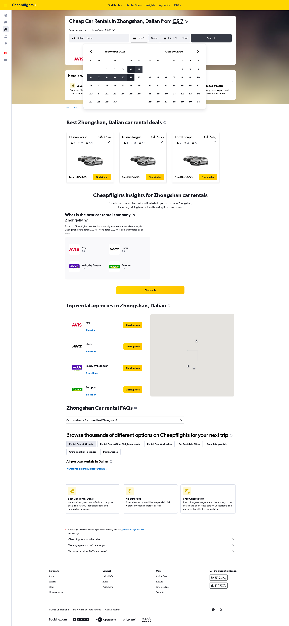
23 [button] (115, 93)
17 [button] (123, 85)
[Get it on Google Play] (219, 578)
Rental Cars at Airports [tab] (81, 444)
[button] (5, 5)
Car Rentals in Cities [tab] (189, 444)
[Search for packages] (5, 36)
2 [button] (115, 69)
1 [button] (107, 69)
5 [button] (139, 69)
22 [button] (107, 93)
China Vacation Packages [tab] (82, 451)
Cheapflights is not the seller (84, 539)
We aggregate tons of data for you (87, 545)
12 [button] (139, 77)
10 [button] (123, 77)
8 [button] (107, 77)
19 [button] (139, 85)
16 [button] (115, 85)
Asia (75, 107)
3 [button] (123, 69)
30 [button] (115, 101)
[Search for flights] (5, 15)
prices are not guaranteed (133, 529)
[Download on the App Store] (219, 586)
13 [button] (90, 85)
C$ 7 (178, 21)
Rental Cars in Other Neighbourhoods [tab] (120, 444)
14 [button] (99, 85)
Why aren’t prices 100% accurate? (87, 551)
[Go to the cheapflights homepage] (24, 5)
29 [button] (107, 101)
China (83, 107)
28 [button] (99, 101)
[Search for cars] (5, 29)
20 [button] (90, 93)
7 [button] (99, 77)
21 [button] (99, 93)
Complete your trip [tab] (217, 444)
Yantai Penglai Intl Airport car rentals (87, 468)
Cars (67, 107)
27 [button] (90, 101)
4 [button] (131, 69)
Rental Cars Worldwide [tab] (159, 444)
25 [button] (131, 93)
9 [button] (115, 77)
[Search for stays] (5, 22)
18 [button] (131, 85)
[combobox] (78, 30)
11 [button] (131, 77)
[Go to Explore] (5, 43)
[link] (150, 290)
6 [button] (91, 77)
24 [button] (123, 93)
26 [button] (139, 93)
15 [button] (107, 85)
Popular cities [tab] (110, 451)
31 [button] (198, 101)
